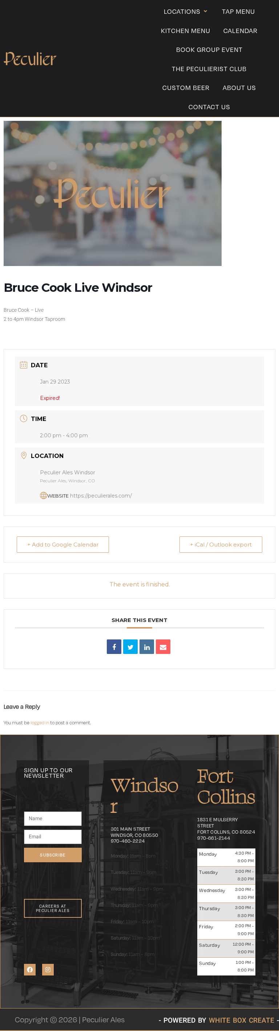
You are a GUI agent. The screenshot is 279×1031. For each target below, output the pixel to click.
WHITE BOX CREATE (241, 1020)
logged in (40, 722)
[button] (186, 11)
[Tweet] (130, 646)
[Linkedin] (147, 646)
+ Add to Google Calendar (62, 544)
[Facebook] (30, 969)
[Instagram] (48, 969)
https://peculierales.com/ (101, 495)
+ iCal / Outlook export (221, 544)
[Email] (163, 646)
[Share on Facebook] (114, 646)
